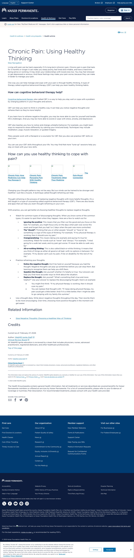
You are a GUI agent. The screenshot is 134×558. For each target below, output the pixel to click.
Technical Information (108, 490)
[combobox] (104, 18)
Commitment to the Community (47, 447)
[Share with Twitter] (21, 400)
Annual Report (40, 456)
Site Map (104, 493)
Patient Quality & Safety (44, 433)
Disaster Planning (107, 486)
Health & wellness (16, 36)
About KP (39, 428)
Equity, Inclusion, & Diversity (46, 451)
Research (38, 442)
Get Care (62, 18)
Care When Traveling (10, 442)
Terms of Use (20, 377)
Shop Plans (14, 18)
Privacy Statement (16, 556)
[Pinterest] (21, 504)
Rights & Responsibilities (76, 490)
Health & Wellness (48, 18)
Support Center (27, 3)
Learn (4, 18)
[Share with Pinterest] (26, 400)
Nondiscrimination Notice (11, 490)
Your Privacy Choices (42, 493)
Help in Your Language (9, 493)
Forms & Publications (76, 433)
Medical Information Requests (79, 447)
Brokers (97, 3)
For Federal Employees (110, 433)
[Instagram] (27, 504)
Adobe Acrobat (26, 532)
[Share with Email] (10, 400)
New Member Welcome (77, 428)
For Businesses (106, 428)
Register (111, 10)
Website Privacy (40, 486)
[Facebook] (10, 504)
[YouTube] (15, 504)
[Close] (131, 550)
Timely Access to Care (10, 447)
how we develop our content (53, 377)
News (37, 437)
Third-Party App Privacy (76, 493)
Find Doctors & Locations (12, 433)
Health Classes (7, 437)
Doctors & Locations (30, 18)
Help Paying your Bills (76, 442)
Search (128, 18)
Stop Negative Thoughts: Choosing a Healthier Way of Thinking (43, 318)
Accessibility (6, 486)
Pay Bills (72, 18)
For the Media (40, 465)
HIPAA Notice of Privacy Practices (46, 490)
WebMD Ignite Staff (19, 359)
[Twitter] (4, 504)
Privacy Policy (33, 377)
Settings (95, 549)
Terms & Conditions (74, 486)
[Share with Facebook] (15, 400)
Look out (10, 24)
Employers (108, 3)
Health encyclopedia (34, 36)
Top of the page (15, 348)
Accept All (109, 549)
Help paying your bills (124, 3)
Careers (38, 461)
